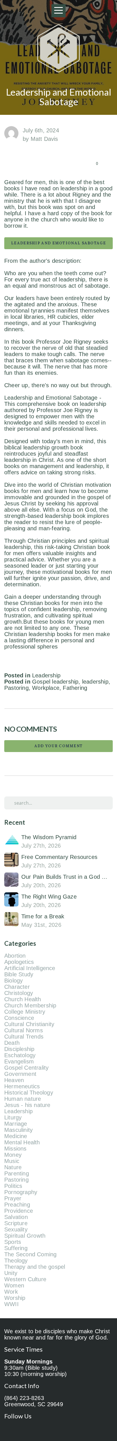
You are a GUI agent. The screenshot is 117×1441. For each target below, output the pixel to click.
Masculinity (18, 1130)
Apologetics (19, 962)
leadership (95, 682)
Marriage (15, 1124)
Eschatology (19, 1055)
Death (12, 1043)
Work (11, 1292)
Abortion (15, 956)
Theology (16, 1260)
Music (11, 1161)
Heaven (14, 1080)
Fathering (75, 688)
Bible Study (18, 974)
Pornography (20, 1192)
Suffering (16, 1248)
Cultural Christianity (29, 1024)
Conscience (19, 1018)
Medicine (15, 1136)
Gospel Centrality (26, 1068)
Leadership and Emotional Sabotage (58, 243)
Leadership (46, 675)
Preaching (17, 1204)
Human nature (22, 1099)
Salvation (16, 1217)
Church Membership (30, 1005)
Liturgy (13, 1117)
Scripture (16, 1223)
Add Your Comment (58, 746)
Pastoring (16, 688)
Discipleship (19, 1049)
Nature (13, 1167)
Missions (15, 1148)
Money (13, 1155)
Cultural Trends (23, 1036)
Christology (18, 993)
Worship (14, 1298)
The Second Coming (30, 1254)
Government (20, 1074)
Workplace (45, 688)
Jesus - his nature (27, 1105)
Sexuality (16, 1229)
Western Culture (25, 1279)
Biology (13, 980)
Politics (13, 1186)
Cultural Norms (23, 1030)
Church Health (22, 999)
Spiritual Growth (24, 1236)
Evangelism (19, 1061)
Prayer (12, 1198)
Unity (10, 1273)
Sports (12, 1242)
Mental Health (22, 1142)
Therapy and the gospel (34, 1267)
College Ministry (24, 1012)
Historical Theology (28, 1092)
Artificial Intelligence (29, 968)
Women (14, 1285)
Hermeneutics (22, 1086)
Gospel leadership (55, 682)
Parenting (16, 1173)
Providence (18, 1211)
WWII (11, 1304)
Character (17, 987)
